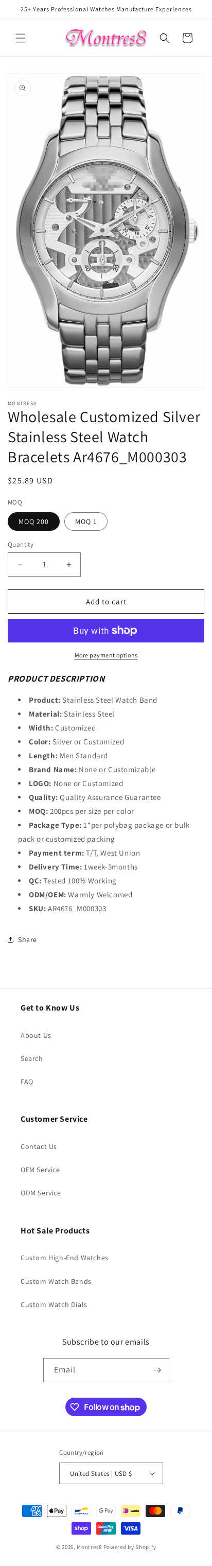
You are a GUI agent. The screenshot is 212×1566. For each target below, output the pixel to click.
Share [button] (27, 939)
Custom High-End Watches (65, 1257)
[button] (20, 38)
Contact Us (39, 1146)
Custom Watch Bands (56, 1281)
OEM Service (40, 1169)
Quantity (20, 544)
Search (32, 1058)
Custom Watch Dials (54, 1304)
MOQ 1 (86, 521)
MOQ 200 (34, 521)
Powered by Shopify (129, 1547)
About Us (36, 1035)
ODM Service (41, 1192)
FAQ (27, 1081)
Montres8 (89, 1547)
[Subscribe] (157, 1370)
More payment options (106, 655)
